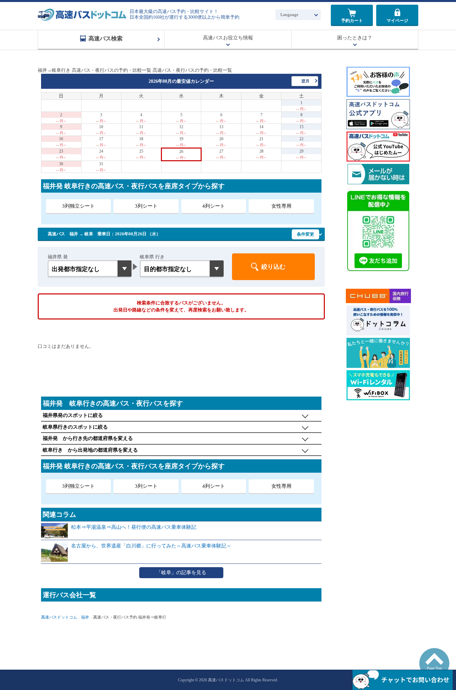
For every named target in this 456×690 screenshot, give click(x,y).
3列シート (146, 206)
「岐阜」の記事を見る (181, 572)
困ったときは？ (354, 37)
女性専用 (281, 206)
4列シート (213, 206)
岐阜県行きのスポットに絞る (75, 427)
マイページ (397, 20)
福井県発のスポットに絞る (73, 415)
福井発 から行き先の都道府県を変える (88, 438)
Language (289, 14)
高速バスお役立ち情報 (228, 37)
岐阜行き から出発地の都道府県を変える (90, 450)
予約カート (352, 20)
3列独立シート (78, 206)
